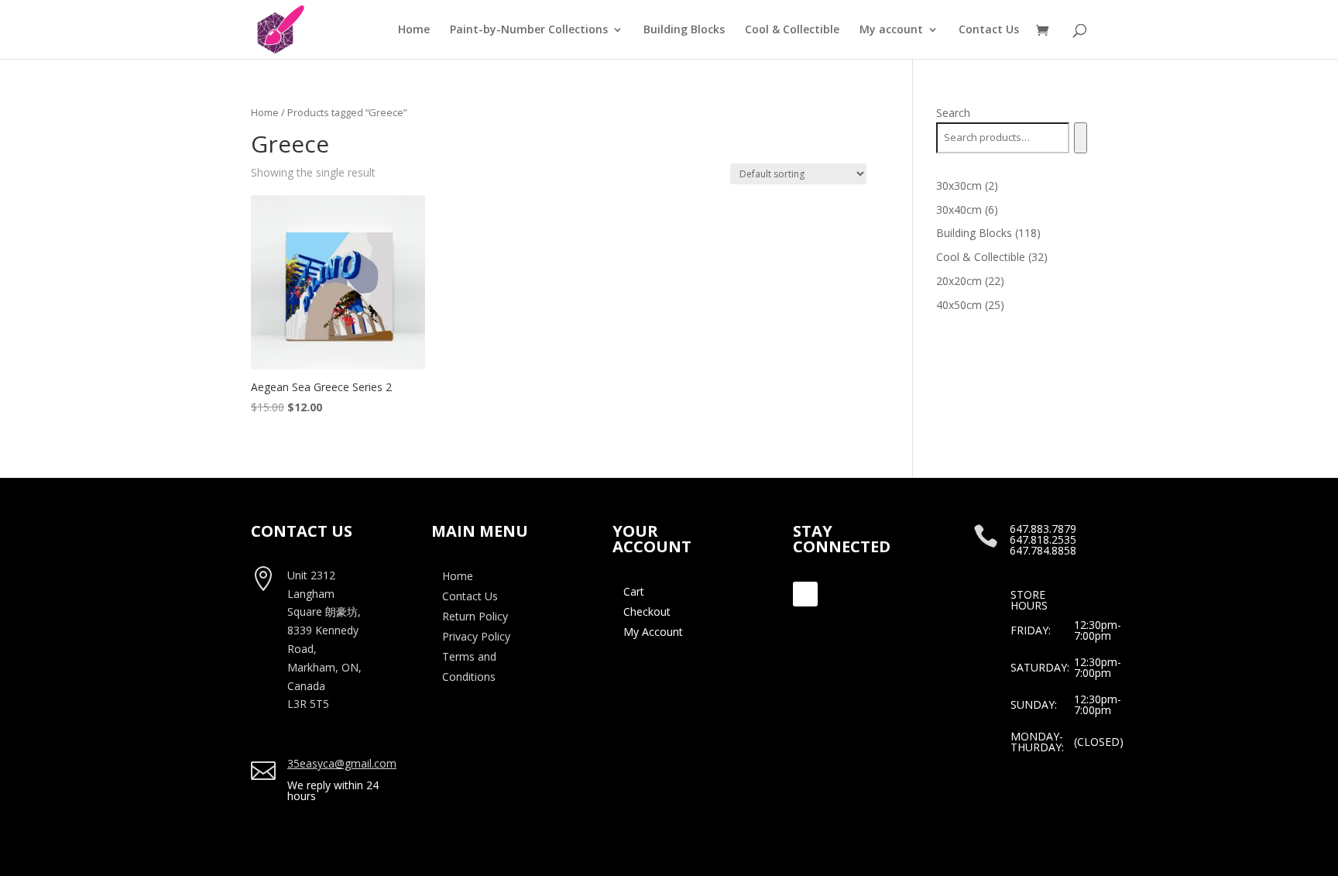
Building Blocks (684, 30)
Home (414, 30)
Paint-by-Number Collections (529, 30)
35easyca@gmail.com (341, 763)
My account (891, 30)
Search (953, 112)
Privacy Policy (476, 636)
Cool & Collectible (792, 30)
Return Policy (475, 616)
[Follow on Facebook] (805, 594)
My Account (653, 631)
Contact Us (989, 30)
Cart (633, 591)
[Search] (1080, 137)
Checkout (647, 611)
